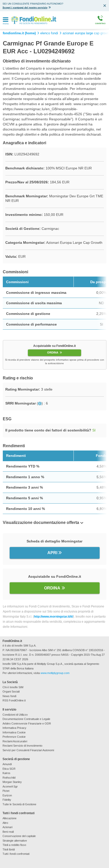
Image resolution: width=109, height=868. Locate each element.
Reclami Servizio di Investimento (22, 745)
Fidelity (7, 799)
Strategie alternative (15, 840)
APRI (52, 553)
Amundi (7, 764)
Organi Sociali (11, 691)
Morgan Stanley (12, 781)
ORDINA (52, 352)
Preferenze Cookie (14, 736)
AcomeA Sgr (10, 786)
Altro (5, 822)
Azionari (7, 827)
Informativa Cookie (14, 732)
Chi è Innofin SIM (13, 687)
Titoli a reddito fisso (14, 844)
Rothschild (9, 777)
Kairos (6, 773)
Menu (6, 24)
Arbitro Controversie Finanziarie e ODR (27, 723)
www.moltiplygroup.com (55, 672)
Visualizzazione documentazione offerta (41, 522)
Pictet (6, 790)
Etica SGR (9, 768)
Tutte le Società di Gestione (19, 804)
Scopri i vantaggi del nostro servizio (25, 7)
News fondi (9, 696)
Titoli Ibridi (9, 849)
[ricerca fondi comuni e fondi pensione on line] (33, 20)
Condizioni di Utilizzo (15, 714)
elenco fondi (49, 33)
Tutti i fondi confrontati (16, 853)
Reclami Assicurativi (15, 741)
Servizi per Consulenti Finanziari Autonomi (28, 750)
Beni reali (8, 831)
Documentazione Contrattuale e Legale (26, 718)
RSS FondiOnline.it (14, 700)
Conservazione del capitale (19, 836)
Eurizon (7, 795)
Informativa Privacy (14, 727)
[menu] (5, 19)
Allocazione (9, 818)
